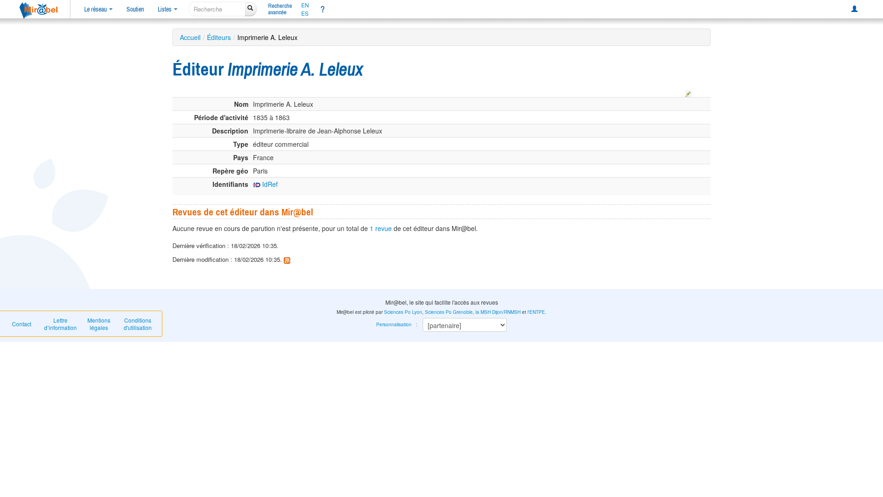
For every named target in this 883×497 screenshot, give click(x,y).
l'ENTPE (536, 312)
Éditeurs (219, 37)
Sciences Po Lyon (403, 312)
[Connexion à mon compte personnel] (854, 9)
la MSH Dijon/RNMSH (498, 312)
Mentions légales (98, 323)
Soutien (135, 9)
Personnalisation (394, 324)
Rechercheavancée (280, 9)
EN (305, 5)
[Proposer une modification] (688, 92)
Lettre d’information (60, 323)
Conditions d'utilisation (138, 323)
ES (305, 13)
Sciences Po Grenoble (449, 312)
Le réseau (96, 9)
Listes (165, 9)
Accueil (190, 37)
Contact (21, 324)
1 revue (381, 228)
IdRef (269, 184)
